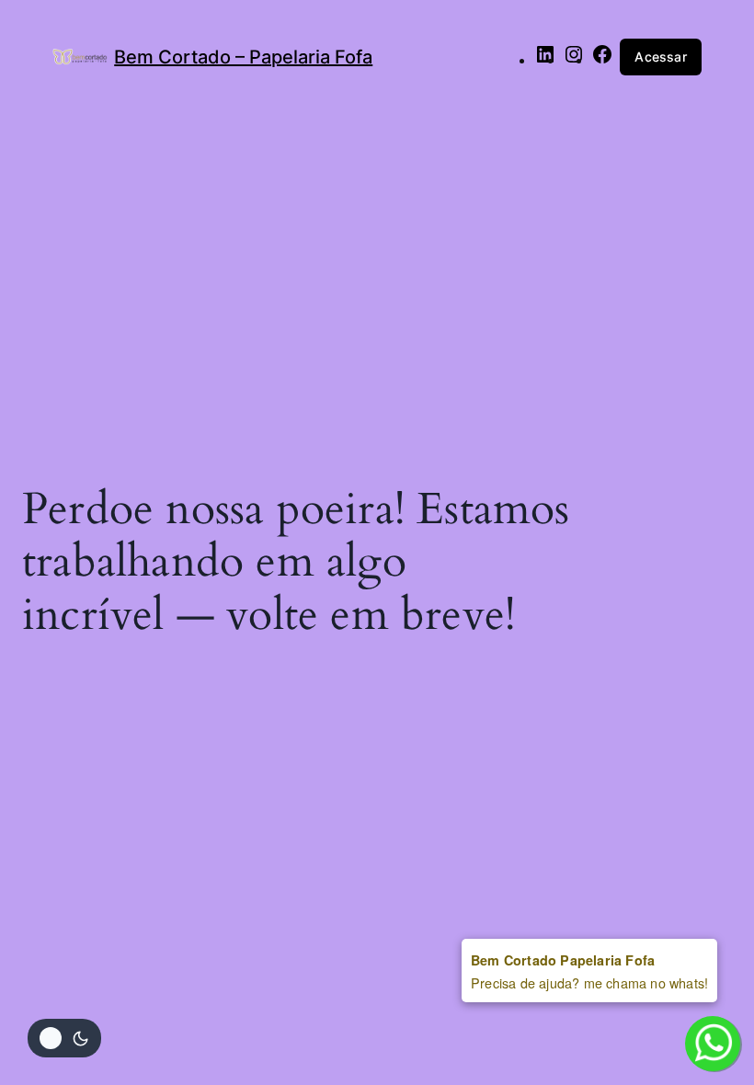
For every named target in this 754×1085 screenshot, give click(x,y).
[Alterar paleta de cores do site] (64, 1038)
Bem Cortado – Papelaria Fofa (243, 57)
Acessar (660, 56)
